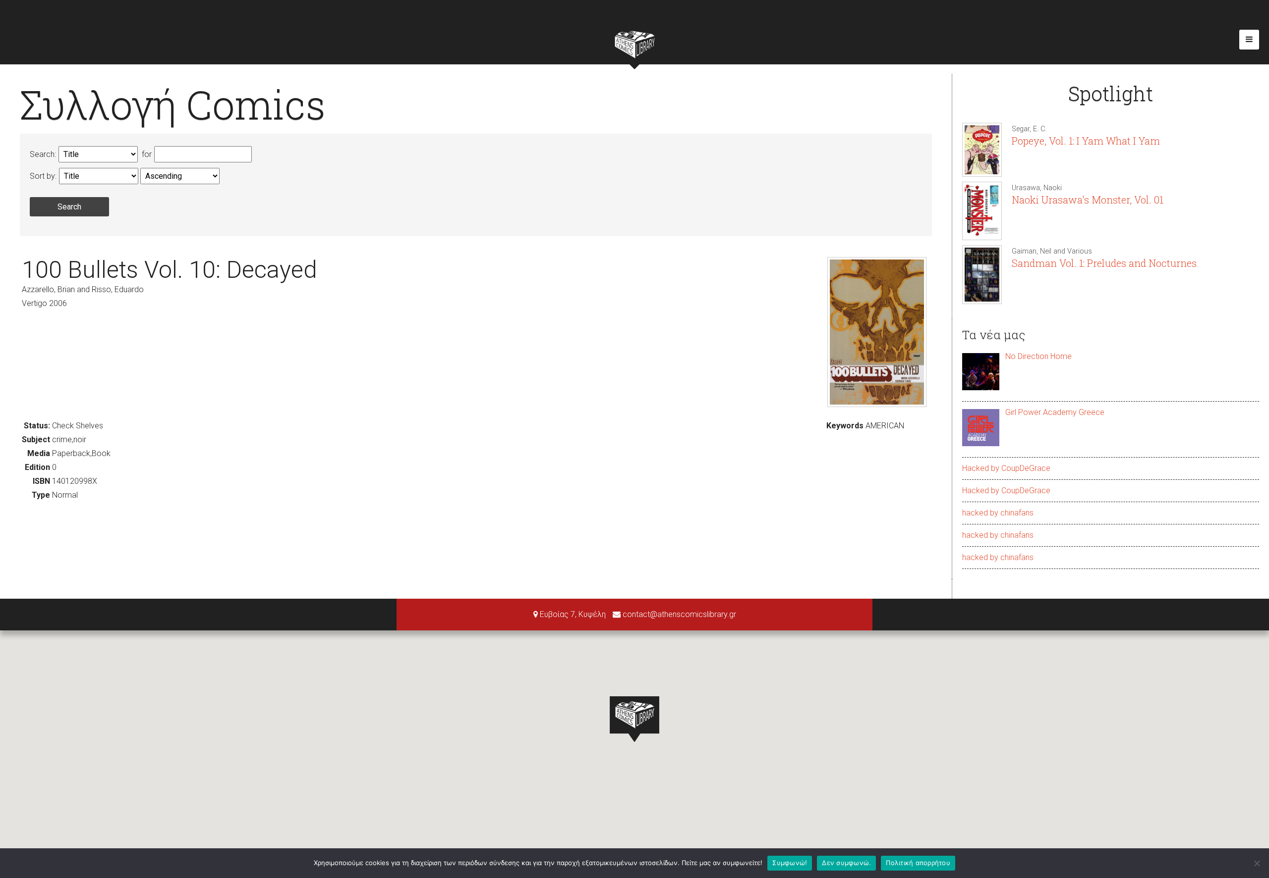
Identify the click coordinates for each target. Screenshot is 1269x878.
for (146, 154)
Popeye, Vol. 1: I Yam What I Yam (1086, 140)
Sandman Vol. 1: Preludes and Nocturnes (1104, 263)
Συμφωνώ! (789, 863)
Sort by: (43, 176)
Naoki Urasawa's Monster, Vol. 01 (1087, 199)
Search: (43, 154)
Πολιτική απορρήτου (918, 863)
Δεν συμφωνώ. (846, 863)
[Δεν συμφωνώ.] (1257, 863)
